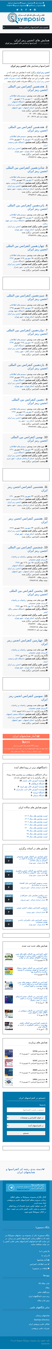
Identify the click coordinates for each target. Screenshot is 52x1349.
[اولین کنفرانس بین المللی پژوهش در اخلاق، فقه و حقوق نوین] (9, 1013)
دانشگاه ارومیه (39, 792)
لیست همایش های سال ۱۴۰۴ (36, 816)
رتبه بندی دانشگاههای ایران (39, 1296)
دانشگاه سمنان (39, 795)
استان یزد (31, 421)
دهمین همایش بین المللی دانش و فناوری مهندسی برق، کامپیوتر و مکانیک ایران (31, 872)
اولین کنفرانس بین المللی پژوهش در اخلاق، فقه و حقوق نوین (33, 1012)
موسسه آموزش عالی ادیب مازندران (30, 789)
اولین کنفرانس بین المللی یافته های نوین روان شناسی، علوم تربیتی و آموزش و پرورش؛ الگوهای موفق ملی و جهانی (31, 956)
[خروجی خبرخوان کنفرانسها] (22, 10)
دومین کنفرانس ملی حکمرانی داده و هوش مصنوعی (33, 921)
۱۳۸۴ (14, 711)
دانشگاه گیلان (19, 345)
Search (42, 1105)
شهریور (28, 99)
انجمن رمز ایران (43, 72)
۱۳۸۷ (17, 606)
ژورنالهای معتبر (43, 1292)
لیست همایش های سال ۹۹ (37, 831)
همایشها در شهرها (27, 3)
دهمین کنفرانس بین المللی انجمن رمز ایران (29, 401)
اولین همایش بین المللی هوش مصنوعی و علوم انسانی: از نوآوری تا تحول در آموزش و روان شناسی (32, 858)
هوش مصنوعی (34, 559)
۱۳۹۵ (11, 308)
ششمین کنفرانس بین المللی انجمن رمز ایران (27, 549)
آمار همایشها (42, 1260)
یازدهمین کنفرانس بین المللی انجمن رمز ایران (27, 366)
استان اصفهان (29, 108)
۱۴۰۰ (11, 99)
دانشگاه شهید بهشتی (16, 311)
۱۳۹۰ (11, 496)
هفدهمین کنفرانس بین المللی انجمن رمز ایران (27, 128)
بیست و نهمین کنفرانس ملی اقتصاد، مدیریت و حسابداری (33, 884)
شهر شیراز (18, 267)
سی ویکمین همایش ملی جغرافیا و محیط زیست (33, 896)
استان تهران (30, 151)
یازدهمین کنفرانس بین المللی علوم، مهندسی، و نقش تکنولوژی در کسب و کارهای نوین (32, 1025)
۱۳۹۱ (11, 449)
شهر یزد (21, 421)
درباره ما (44, 1255)
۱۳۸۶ (17, 655)
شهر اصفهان (16, 108)
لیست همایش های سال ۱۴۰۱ (36, 825)
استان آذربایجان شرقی (25, 458)
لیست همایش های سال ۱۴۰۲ (36, 822)
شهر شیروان (25, 888)
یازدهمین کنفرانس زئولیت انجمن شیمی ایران (32, 909)
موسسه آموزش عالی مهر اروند (32, 786)
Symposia (45, 1344)
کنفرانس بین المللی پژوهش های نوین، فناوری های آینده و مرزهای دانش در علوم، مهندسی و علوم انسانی (32, 984)
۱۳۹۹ (11, 139)
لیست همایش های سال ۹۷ (37, 837)
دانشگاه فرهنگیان (38, 784)
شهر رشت (19, 351)
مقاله (47, 1288)
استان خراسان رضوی (26, 189)
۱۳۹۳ (11, 377)
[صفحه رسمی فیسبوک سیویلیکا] (26, 10)
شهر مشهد (11, 189)
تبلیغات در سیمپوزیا (40, 1268)
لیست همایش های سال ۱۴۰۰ (36, 828)
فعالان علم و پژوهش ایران (39, 1324)
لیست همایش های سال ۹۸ (37, 834)
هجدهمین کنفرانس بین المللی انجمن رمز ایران (27, 88)
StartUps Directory (41, 1320)
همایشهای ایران (44, 43)
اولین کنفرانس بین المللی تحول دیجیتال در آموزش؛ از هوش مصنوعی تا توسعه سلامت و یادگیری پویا (32, 970)
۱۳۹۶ (11, 258)
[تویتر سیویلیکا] (30, 10)
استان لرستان (40, 912)
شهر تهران (19, 151)
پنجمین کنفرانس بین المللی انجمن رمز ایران (28, 592)
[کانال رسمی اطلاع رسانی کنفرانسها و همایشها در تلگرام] (26, 1187)
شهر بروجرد (30, 912)
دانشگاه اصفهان (18, 102)
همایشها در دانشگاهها (36, 5)
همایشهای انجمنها (20, 5)
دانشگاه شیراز (18, 261)
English (9, 5)
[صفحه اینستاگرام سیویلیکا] (35, 10)
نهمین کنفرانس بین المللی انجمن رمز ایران (29, 438)
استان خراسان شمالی (38, 888)
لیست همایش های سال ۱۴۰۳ (36, 819)
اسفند (28, 711)
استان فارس (29, 267)
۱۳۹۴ (11, 342)
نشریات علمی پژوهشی (40, 1328)
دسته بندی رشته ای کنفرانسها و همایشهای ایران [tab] (24, 1171)
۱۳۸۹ (11, 528)
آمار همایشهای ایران (25, 736)
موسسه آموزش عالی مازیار (34, 781)
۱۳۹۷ (13, 218)
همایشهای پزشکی (42, 1315)
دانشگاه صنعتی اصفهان (15, 714)
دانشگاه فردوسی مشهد (15, 183)
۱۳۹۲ (13, 412)
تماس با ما (43, 1251)
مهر (29, 562)
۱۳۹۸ (13, 180)
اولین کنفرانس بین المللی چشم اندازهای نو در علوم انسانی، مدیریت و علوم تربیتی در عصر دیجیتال (31, 998)
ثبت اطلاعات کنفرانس (38, 1264)
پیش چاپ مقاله (43, 1300)
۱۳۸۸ (17, 562)
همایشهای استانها (14, 3)
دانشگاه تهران (18, 380)
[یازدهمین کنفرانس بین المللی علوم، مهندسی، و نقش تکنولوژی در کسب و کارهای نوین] (9, 1026)
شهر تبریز (11, 458)
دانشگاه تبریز (19, 452)
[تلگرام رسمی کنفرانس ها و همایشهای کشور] (17, 10)
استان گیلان (30, 351)
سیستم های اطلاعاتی (18, 96)
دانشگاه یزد (19, 415)
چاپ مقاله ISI (44, 1283)
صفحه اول (38, 3)
